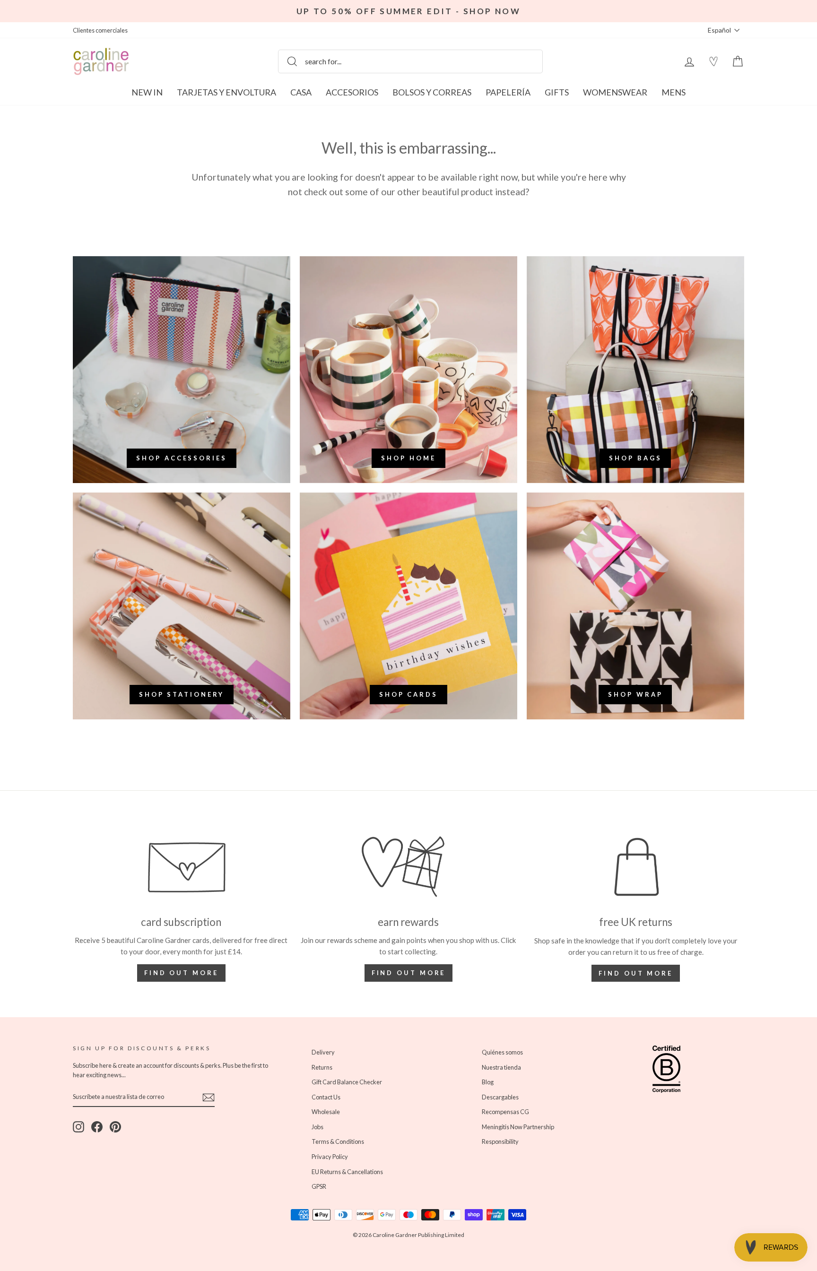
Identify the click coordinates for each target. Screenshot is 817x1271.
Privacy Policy (330, 1156)
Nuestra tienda (501, 1067)
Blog (488, 1082)
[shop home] (408, 369)
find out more (409, 973)
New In (147, 92)
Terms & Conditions (338, 1141)
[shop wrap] (635, 606)
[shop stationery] (181, 606)
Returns (322, 1067)
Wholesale (326, 1111)
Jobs (317, 1127)
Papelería (508, 92)
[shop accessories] (181, 369)
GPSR (319, 1186)
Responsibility (500, 1141)
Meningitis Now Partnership (518, 1127)
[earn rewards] (408, 867)
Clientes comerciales (100, 30)
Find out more (181, 973)
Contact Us (326, 1097)
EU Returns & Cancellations (347, 1172)
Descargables (500, 1097)
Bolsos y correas (431, 92)
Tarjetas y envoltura (226, 92)
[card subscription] (181, 867)
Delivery (323, 1052)
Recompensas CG (505, 1111)
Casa (301, 92)
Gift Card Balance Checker (347, 1082)
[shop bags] (635, 369)
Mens (673, 92)
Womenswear (615, 92)
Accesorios (352, 92)
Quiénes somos (502, 1052)
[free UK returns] (635, 867)
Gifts (557, 92)
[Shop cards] (408, 606)
